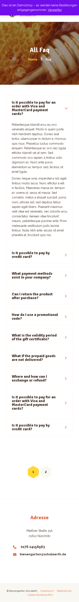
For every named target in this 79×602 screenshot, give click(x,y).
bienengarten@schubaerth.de (43, 554)
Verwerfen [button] (55, 10)
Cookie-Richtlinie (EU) (40, 594)
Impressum (47, 590)
